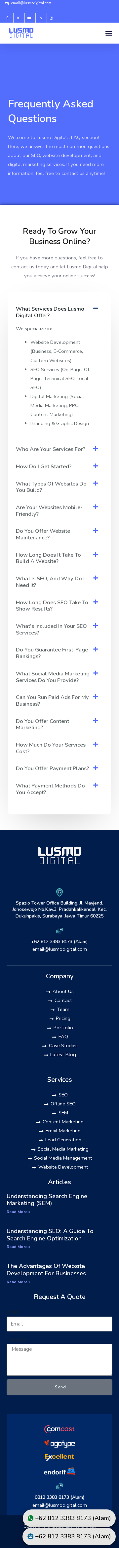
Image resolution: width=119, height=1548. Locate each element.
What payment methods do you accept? (50, 789)
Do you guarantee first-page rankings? (52, 653)
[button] (108, 33)
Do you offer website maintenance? (43, 534)
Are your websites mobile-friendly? (49, 510)
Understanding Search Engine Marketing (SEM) (47, 1199)
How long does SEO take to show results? (52, 606)
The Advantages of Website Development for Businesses (46, 1269)
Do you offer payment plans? (52, 768)
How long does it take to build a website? (48, 558)
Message (16, 1339)
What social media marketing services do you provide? (53, 677)
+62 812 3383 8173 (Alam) (59, 941)
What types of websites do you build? (51, 487)
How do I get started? (43, 466)
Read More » (18, 1211)
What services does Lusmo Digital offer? (50, 312)
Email (13, 1312)
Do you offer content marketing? (42, 724)
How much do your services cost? (51, 748)
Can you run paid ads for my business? (52, 700)
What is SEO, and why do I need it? (50, 582)
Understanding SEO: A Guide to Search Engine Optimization (50, 1234)
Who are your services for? (50, 449)
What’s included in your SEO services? (51, 629)
